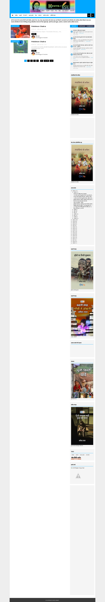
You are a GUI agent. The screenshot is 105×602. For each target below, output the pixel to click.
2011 (74, 240)
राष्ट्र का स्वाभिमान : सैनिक (78, 202)
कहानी (20, 15)
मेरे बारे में (25, 15)
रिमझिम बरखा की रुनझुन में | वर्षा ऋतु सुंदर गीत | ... (83, 205)
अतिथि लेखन (53, 15)
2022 (74, 224)
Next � (46, 60)
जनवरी (75, 218)
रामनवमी (87, 454)
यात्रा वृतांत (31, 15)
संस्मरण (40, 15)
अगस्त (75, 192)
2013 (74, 237)
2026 (74, 190)
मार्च (75, 215)
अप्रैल (75, 214)
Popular (82, 26)
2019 (74, 228)
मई (74, 212)
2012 (74, 238)
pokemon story (15, 26)
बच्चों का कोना (46, 15)
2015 (74, 234)
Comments (90, 26)
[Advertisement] (81, 128)
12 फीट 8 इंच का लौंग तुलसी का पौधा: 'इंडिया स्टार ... (83, 198)
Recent (74, 26)
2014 (74, 235)
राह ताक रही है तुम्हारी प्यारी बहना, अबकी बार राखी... (83, 196)
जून (74, 211)
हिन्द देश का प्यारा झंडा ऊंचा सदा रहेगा (80, 201)
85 (41, 60)
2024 (74, 221)
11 (46, 44)
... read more (81, 33)
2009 (74, 243)
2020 (74, 227)
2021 (74, 225)
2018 (74, 230)
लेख (36, 15)
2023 (74, 222)
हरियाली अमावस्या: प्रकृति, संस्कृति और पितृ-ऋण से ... (83, 199)
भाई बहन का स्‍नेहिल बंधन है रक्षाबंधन (79, 30)
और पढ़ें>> (34, 34)
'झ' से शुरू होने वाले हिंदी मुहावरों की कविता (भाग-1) (83, 206)
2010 (74, 241)
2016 (74, 232)
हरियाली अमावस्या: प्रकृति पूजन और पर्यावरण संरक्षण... (83, 204)
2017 (74, 231)
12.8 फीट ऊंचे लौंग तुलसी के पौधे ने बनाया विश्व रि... (83, 195)
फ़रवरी (75, 217)
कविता (16, 15)
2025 (74, 219)
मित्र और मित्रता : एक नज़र (79, 208)
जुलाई (75, 209)
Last (51, 60)
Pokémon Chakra (38, 26)
